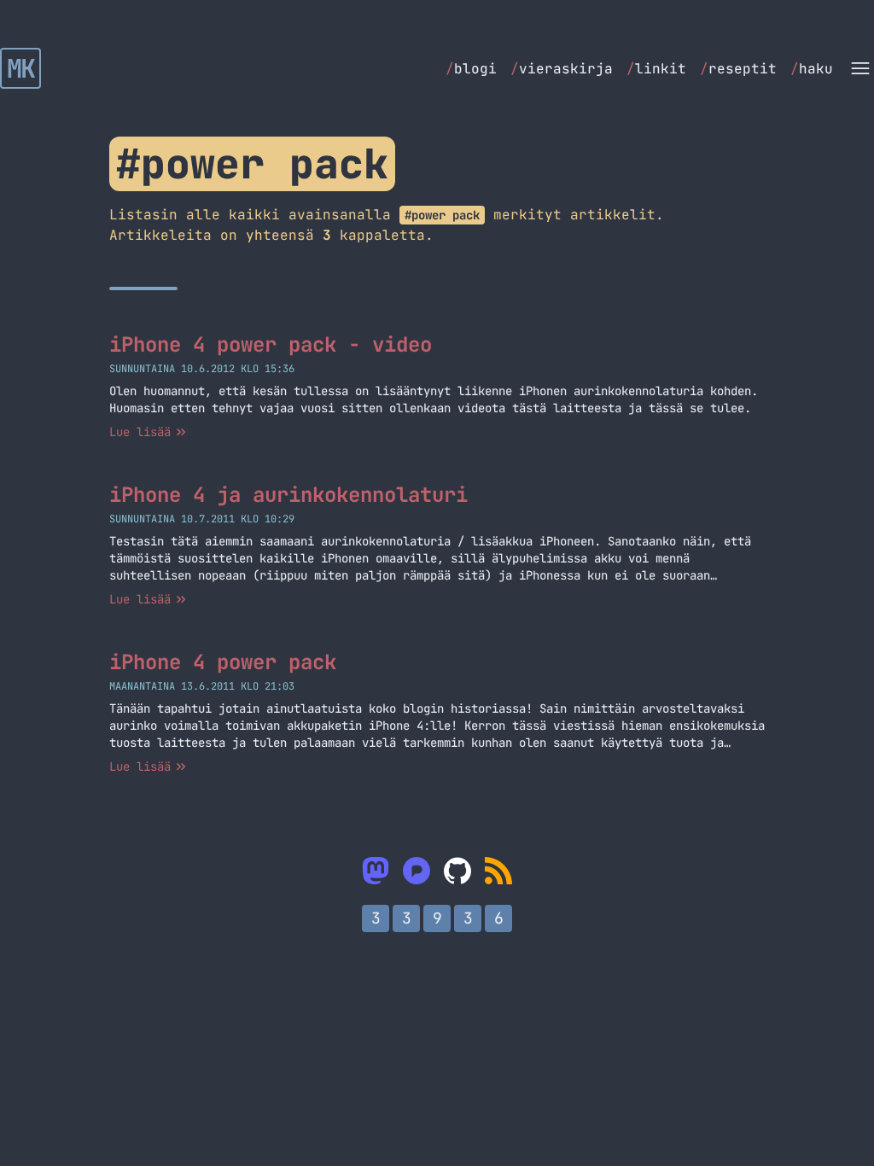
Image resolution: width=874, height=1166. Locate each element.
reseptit (738, 69)
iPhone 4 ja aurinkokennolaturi (288, 494)
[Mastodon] (375, 870)
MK (21, 68)
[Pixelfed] (416, 870)
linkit (656, 69)
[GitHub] (457, 870)
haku (811, 69)
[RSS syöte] (498, 870)
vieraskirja (561, 69)
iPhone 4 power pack (222, 662)
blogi (471, 69)
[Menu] (860, 68)
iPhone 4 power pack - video (270, 344)
